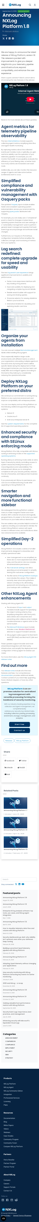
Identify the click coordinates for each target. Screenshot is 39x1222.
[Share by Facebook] (7, 38)
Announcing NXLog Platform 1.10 (15, 990)
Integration (8, 1094)
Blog (5, 1122)
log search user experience (18, 272)
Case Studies (8, 1136)
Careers (6, 1184)
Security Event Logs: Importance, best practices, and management (17, 1013)
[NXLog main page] (15, 5)
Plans (6, 1105)
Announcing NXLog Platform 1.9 (14, 996)
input (21, 607)
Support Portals (9, 1187)
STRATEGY (9, 1058)
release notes (9, 671)
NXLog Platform (15, 688)
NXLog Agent (9, 1087)
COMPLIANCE (10, 1045)
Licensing (7, 1101)
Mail (8, 774)
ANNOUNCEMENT (11, 1038)
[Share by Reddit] (13, 38)
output (29, 607)
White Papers (9, 1125)
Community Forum (10, 1143)
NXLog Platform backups (28, 576)
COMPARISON (10, 1041)
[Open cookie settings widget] (3, 1218)
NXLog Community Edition (13, 1091)
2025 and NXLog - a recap (13, 983)
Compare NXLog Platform (13, 1146)
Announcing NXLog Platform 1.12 (15, 922)
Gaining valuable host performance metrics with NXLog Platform (16, 1004)
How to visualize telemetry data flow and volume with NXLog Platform (18, 929)
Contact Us (8, 1191)
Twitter (24, 760)
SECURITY (8, 1051)
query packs (14, 211)
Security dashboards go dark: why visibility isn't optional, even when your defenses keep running (19, 939)
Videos (6, 1129)
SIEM (7, 1054)
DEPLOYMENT (10, 1048)
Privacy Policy (5, 1215)
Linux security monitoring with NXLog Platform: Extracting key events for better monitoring (18, 974)
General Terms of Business (22, 1215)
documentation (7, 675)
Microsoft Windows (17, 627)
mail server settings (17, 568)
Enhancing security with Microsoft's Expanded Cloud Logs (16, 1022)
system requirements (16, 424)
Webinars (7, 1132)
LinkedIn (9, 767)
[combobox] (19, 879)
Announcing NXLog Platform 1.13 (15, 904)
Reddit (22, 767)
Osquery (14, 204)
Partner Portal (9, 1167)
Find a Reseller (9, 1160)
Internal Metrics (13, 141)
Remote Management (29, 350)
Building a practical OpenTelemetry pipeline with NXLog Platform (16, 949)
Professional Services (12, 1098)
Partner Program (10, 1163)
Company (7, 1180)
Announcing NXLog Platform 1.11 (14, 957)
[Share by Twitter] (3, 38)
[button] (5, 5)
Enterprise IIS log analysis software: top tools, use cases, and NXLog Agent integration (18, 913)
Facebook (10, 760)
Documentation (9, 1118)
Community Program (11, 1139)
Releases (8, 741)
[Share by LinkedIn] (10, 38)
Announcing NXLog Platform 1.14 (15, 897)
